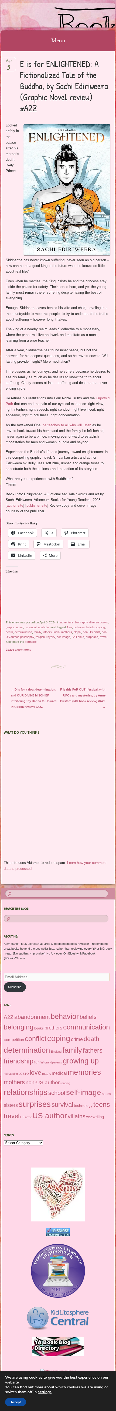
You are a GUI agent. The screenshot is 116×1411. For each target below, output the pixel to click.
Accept (16, 1402)
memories (84, 1072)
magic (46, 1074)
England (56, 1051)
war (89, 1117)
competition (14, 1040)
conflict (35, 1038)
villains (77, 1116)
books (39, 1028)
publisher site (36, 505)
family (37, 632)
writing (98, 1117)
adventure (66, 622)
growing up (81, 1061)
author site (15, 505)
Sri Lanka (78, 636)
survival (62, 1104)
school (56, 1093)
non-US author (43, 1082)
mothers (66, 632)
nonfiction (44, 627)
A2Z (8, 1017)
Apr (9, 62)
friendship (18, 1061)
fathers (47, 632)
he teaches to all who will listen (67, 425)
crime (77, 1039)
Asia (69, 627)
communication (86, 1027)
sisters (11, 1105)
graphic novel (14, 627)
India (56, 632)
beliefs (90, 627)
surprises (92, 636)
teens (101, 1104)
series (106, 1094)
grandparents (53, 1062)
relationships (25, 1092)
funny (39, 1062)
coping (100, 627)
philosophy (27, 636)
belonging (18, 1027)
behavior (79, 627)
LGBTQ (24, 1073)
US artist (26, 1117)
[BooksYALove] (47, 15)
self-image (63, 636)
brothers (53, 1028)
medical (59, 1073)
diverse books (98, 622)
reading (65, 1083)
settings (45, 1392)
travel (103, 636)
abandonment (32, 1017)
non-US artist (91, 632)
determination (23, 632)
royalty (50, 636)
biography (81, 622)
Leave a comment (18, 649)
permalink (31, 641)
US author (49, 1115)
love (35, 1072)
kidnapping (11, 1073)
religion (40, 636)
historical (30, 627)
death (9, 632)
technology (83, 1105)
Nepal (77, 632)
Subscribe (14, 986)
